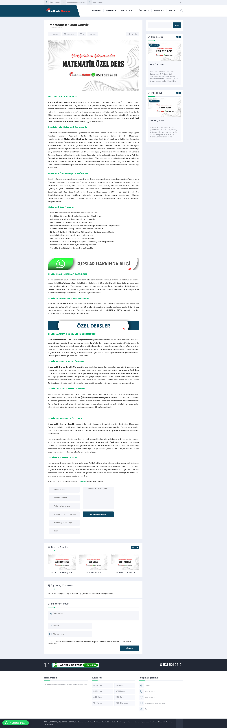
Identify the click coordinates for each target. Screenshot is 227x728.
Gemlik (59, 28)
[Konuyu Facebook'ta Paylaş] (129, 34)
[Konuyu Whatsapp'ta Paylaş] (136, 34)
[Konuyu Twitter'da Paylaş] (132, 34)
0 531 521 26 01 (98, 2)
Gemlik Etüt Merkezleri (125, 573)
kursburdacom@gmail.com (76, 2)
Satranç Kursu (157, 120)
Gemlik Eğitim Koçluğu (61, 573)
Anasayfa (53, 28)
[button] (15, 722)
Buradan (83, 482)
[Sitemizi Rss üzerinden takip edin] (180, 2)
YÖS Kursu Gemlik (93, 573)
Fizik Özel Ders (157, 65)
